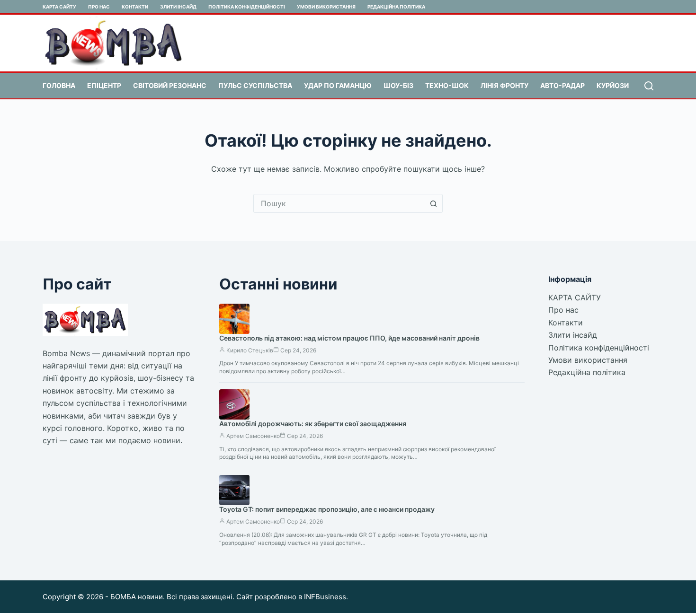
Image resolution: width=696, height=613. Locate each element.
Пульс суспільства (255, 85)
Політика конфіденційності (246, 6)
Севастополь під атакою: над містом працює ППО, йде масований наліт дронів (349, 338)
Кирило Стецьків (249, 350)
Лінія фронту (504, 85)
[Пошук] (648, 85)
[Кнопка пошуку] (433, 203)
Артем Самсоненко (253, 435)
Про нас (99, 6)
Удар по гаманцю (338, 85)
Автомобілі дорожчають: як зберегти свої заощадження (312, 424)
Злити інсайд (178, 6)
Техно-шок (447, 85)
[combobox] (339, 203)
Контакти (135, 6)
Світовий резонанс (169, 85)
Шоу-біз (398, 85)
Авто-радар (562, 85)
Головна (59, 85)
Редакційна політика (396, 6)
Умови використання (326, 6)
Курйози (613, 85)
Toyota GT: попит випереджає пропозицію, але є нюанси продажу (327, 509)
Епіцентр (104, 85)
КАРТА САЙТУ (59, 6)
